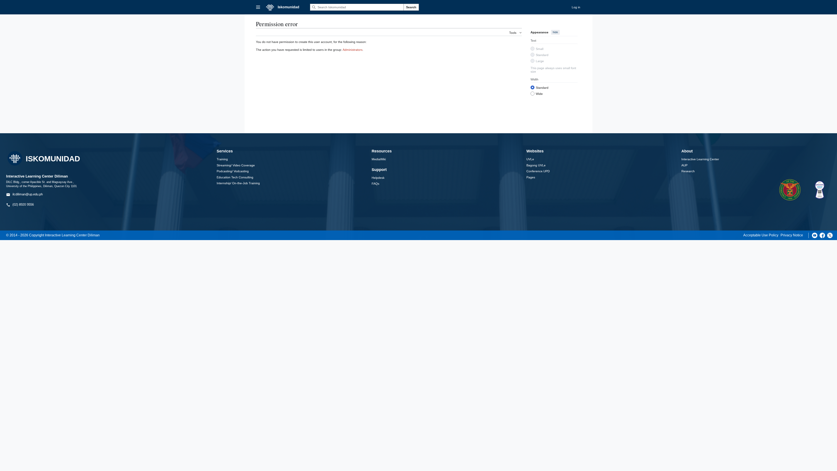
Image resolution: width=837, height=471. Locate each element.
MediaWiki (379, 159)
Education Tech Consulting (235, 177)
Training (222, 159)
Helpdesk (378, 177)
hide (555, 32)
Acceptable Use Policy (760, 235)
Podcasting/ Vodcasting (233, 171)
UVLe (530, 159)
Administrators (352, 49)
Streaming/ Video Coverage (236, 165)
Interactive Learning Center (700, 159)
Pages (530, 177)
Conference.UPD (538, 171)
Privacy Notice (792, 235)
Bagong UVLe (536, 165)
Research (688, 171)
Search (411, 7)
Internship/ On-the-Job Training (238, 183)
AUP (684, 165)
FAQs (375, 183)
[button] (258, 7)
